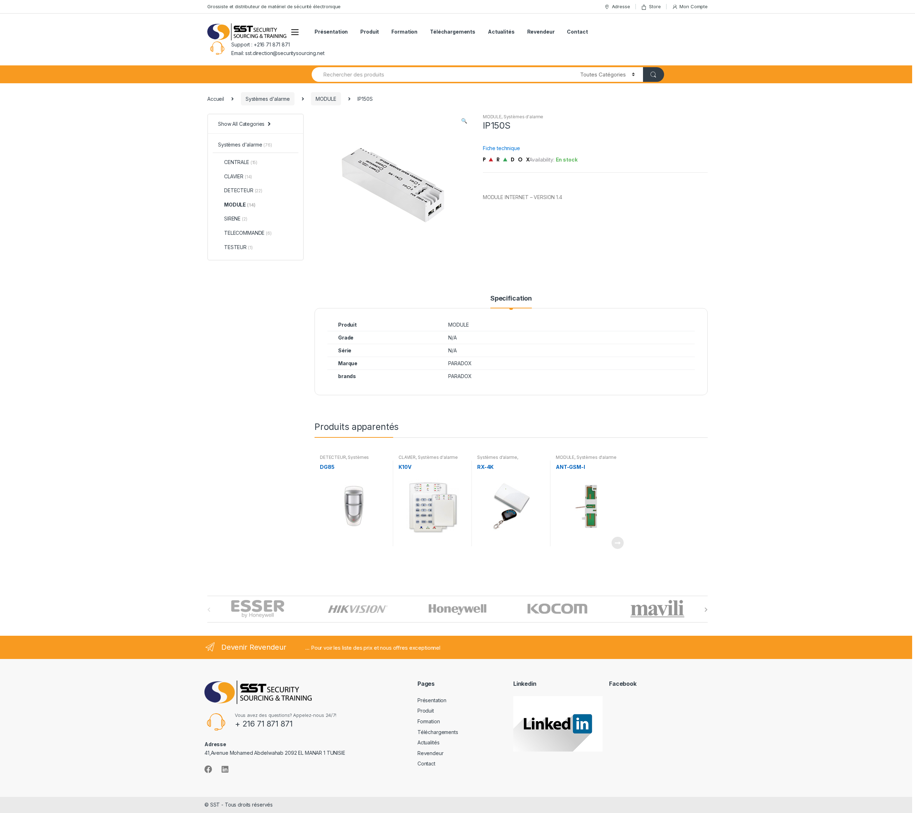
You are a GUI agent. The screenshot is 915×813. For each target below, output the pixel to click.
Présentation (331, 32)
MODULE (326, 99)
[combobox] (442, 74)
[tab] (511, 301)
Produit (369, 32)
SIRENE (235, 218)
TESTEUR (238, 247)
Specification (511, 298)
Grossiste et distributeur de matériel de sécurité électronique (274, 6)
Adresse (621, 6)
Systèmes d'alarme (268, 99)
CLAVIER (407, 457)
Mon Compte (693, 6)
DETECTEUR (333, 457)
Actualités (501, 32)
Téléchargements (452, 32)
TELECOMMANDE (248, 233)
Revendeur (541, 32)
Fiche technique (501, 148)
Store (655, 6)
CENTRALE (240, 162)
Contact (577, 32)
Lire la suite (617, 543)
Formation (404, 32)
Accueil (215, 99)
